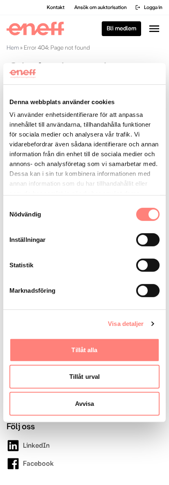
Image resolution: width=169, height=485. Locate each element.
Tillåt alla (84, 349)
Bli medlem (121, 28)
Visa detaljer (126, 323)
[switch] (148, 239)
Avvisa (84, 403)
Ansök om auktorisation (100, 7)
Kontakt (55, 7)
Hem (13, 47)
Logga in (148, 7)
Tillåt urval (84, 376)
